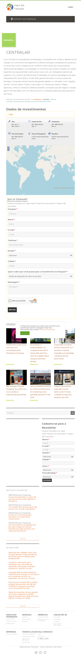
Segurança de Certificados (26, 639)
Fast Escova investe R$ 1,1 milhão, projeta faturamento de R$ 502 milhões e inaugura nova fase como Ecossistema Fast (23, 585)
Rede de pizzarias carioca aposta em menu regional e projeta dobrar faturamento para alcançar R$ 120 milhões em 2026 (23, 595)
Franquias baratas (18, 101)
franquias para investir (44, 101)
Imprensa (37, 99)
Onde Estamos (10, 623)
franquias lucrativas (31, 101)
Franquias (10, 364)
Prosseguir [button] (24, 333)
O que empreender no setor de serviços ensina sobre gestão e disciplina (22, 499)
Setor (45, 466)
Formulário (41, 636)
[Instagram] (44, 652)
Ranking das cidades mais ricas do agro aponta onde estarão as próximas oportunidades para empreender (22, 555)
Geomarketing (26, 619)
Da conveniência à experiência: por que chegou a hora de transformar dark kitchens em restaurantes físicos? (22, 528)
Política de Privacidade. (47, 329)
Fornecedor (57, 621)
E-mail (11, 230)
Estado (12, 251)
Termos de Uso (26, 642)
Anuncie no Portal (43, 617)
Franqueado (57, 617)
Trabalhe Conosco (11, 621)
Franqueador (57, 619)
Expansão (25, 621)
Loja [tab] (11, 114)
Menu (70, 7)
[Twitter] (40, 652)
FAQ (39, 634)
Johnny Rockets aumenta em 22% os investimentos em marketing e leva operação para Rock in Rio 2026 (40, 391)
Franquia (46, 99)
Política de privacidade (28, 636)
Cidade (12, 261)
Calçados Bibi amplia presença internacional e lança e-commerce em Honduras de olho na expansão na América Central (23, 575)
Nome (11, 220)
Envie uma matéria (11, 634)
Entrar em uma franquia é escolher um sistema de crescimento (20, 517)
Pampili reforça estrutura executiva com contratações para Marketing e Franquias (16, 349)
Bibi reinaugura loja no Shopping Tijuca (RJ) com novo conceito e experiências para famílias (16, 390)
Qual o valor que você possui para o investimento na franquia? (38, 272)
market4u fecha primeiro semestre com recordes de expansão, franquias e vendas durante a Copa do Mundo (21, 565)
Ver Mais (23, 539)
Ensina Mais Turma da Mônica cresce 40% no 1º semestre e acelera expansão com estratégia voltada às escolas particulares (64, 352)
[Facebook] (36, 652)
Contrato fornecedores (28, 634)
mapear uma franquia (24, 19)
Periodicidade (49, 473)
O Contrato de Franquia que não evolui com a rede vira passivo (22, 508)
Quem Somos (10, 619)
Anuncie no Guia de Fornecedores (43, 619)
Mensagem (14, 282)
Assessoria (25, 617)
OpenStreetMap (60, 188)
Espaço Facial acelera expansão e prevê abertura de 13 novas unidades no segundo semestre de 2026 (63, 391)
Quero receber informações (58, 624)
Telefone (12, 240)
